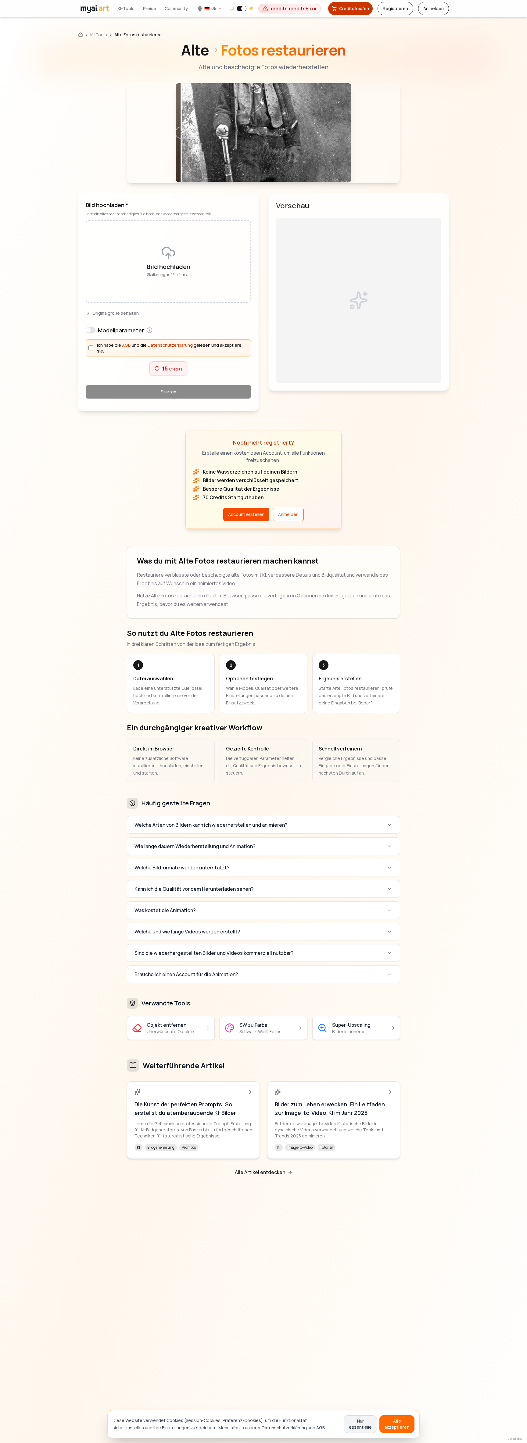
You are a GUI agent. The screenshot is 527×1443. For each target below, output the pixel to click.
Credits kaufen (354, 8)
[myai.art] (80, 34)
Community (188, 8)
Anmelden (433, 8)
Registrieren (395, 8)
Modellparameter (121, 330)
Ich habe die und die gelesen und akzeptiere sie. (169, 348)
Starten (168, 392)
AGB (320, 1427)
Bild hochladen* (107, 205)
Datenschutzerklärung (284, 1427)
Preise (161, 8)
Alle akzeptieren (397, 1424)
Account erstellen (246, 514)
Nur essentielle (360, 1424)
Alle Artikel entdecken (260, 1172)
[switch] (265, 8)
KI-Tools (138, 8)
